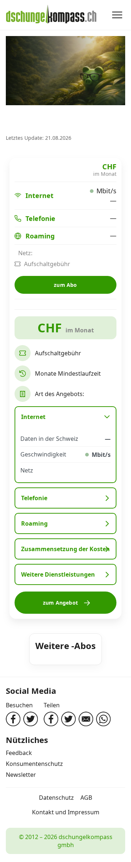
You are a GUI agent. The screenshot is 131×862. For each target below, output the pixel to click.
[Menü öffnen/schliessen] (117, 15)
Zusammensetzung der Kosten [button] (65, 549)
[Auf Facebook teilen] (51, 719)
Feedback (19, 753)
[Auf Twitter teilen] (68, 719)
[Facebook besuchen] (13, 719)
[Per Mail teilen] (86, 719)
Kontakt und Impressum (65, 812)
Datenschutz (56, 798)
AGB (86, 798)
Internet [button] (33, 417)
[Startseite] (51, 14)
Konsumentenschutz (34, 764)
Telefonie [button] (34, 498)
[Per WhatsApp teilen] (103, 719)
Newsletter (21, 775)
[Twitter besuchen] (30, 719)
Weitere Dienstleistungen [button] (58, 574)
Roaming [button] (34, 523)
